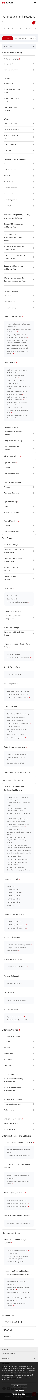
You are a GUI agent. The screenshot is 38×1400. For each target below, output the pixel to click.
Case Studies (29, 29)
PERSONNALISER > (19, 1394)
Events (21, 29)
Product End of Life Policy (11, 29)
